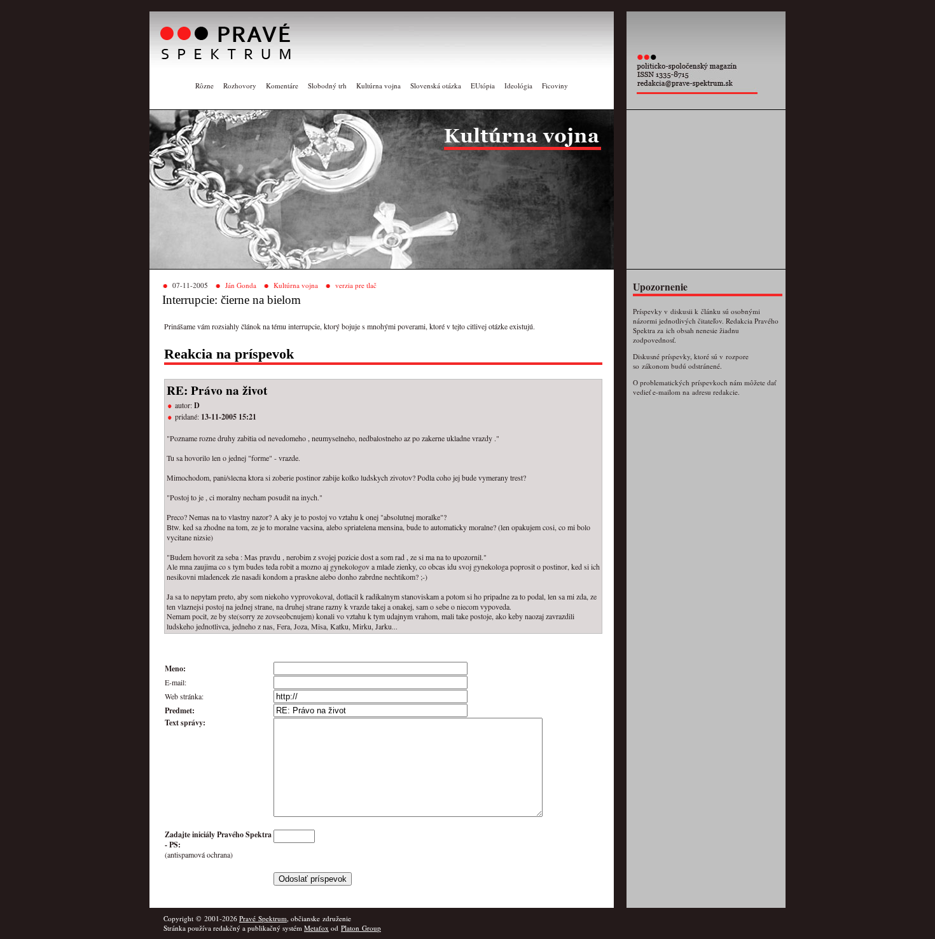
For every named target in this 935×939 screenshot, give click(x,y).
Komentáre (282, 85)
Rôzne (204, 85)
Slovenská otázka (435, 85)
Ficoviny (555, 85)
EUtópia (483, 85)
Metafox (316, 928)
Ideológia (518, 85)
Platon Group (361, 928)
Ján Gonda (240, 285)
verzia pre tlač (356, 285)
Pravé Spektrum (263, 918)
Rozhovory (239, 85)
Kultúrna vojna (378, 85)
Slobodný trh (327, 85)
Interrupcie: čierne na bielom (231, 299)
